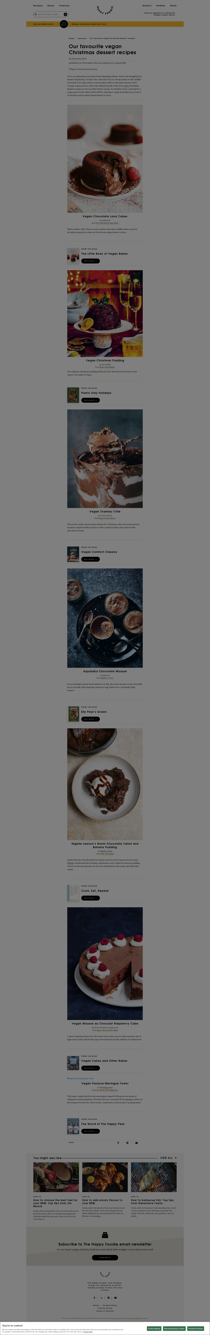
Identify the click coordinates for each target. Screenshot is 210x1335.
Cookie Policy (88, 1332)
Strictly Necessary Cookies (174, 1328)
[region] (105, 1328)
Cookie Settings (154, 1328)
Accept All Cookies (195, 1328)
